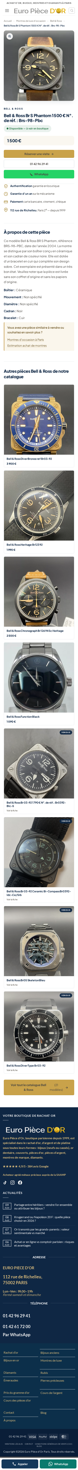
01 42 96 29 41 (39, 164)
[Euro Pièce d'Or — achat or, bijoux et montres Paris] (35, 1130)
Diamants (10, 1372)
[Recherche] (72, 11)
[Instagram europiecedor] (12, 1183)
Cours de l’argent (51, 1393)
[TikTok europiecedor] (5, 1183)
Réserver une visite (39, 154)
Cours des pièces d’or (17, 1400)
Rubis (44, 1372)
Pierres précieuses (52, 1380)
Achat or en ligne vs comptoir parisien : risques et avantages (44, 1243)
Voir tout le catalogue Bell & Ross (39, 1087)
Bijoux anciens (50, 1352)
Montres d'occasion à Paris (25, 339)
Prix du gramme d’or (17, 1392)
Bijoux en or (11, 1360)
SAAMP (61, 1174)
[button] (7, 10)
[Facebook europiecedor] (20, 1183)
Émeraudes (11, 1380)
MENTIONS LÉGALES (14, 1444)
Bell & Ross (56, 20)
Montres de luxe (51, 1360)
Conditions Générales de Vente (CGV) (53, 1444)
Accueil (8, 20)
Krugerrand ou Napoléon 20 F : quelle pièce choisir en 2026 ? (42, 1218)
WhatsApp (41, 174)
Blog (43, 1412)
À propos (10, 1420)
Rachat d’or (11, 1352)
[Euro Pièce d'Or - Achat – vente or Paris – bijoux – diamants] (40, 10)
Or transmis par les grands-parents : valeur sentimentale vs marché (41, 1231)
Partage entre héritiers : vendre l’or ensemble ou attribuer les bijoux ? (43, 1206)
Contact (9, 1412)
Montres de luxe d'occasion (31, 20)
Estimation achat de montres (27, 345)
